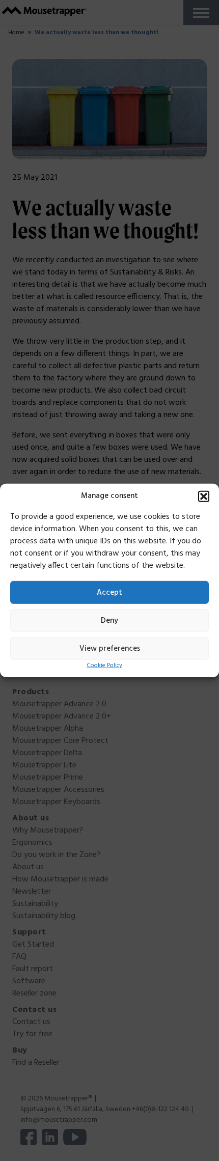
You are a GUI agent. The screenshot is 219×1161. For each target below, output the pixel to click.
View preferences (109, 648)
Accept (109, 592)
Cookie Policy (104, 665)
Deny (109, 620)
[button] (204, 496)
